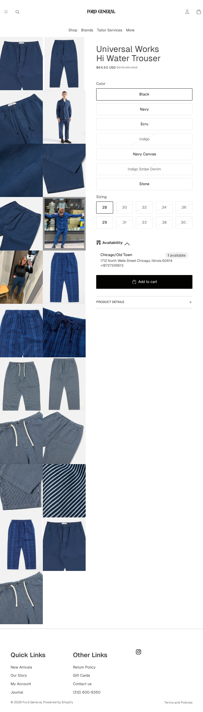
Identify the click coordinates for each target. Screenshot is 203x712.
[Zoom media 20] (64, 544)
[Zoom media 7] (21, 224)
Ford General (32, 702)
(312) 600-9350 (86, 692)
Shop (72, 30)
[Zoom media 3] (21, 117)
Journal (17, 692)
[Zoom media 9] (21, 277)
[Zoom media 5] (21, 170)
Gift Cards (81, 675)
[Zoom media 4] (64, 117)
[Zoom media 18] (64, 491)
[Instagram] (138, 652)
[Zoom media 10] (64, 277)
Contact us (82, 683)
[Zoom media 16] (64, 437)
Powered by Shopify (58, 702)
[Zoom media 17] (21, 491)
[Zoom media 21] (21, 597)
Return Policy (84, 667)
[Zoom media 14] (64, 384)
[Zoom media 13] (21, 384)
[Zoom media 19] (21, 544)
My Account (21, 683)
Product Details (110, 302)
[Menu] (6, 12)
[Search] (17, 12)
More (130, 30)
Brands (87, 30)
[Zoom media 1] (21, 63)
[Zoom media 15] (21, 437)
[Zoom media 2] (64, 63)
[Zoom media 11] (21, 330)
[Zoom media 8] (64, 224)
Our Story (19, 675)
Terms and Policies (178, 702)
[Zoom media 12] (64, 330)
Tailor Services (109, 30)
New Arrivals (21, 667)
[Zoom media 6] (64, 170)
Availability (112, 242)
